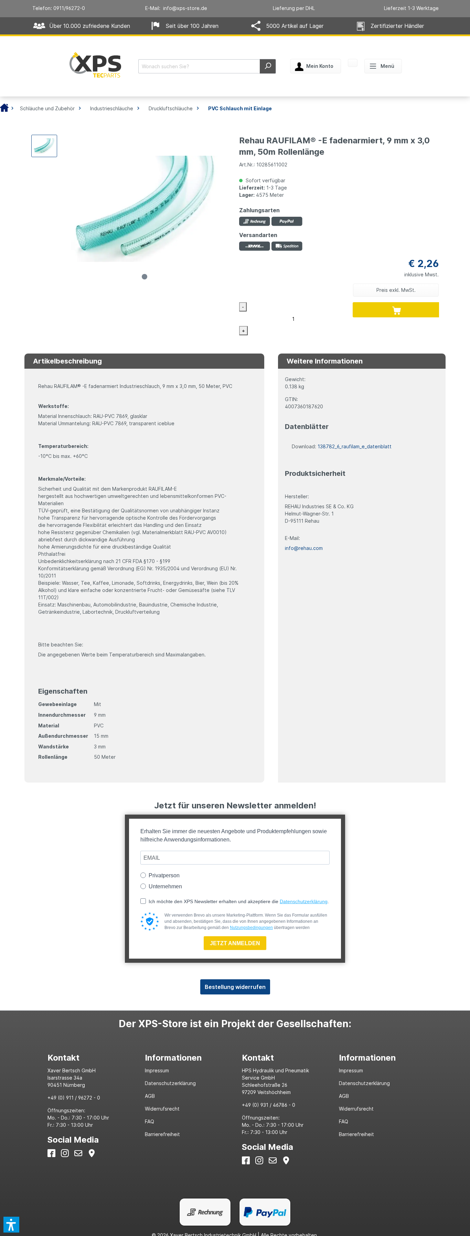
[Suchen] (268, 66)
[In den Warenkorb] (397, 309)
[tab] (89, 1057)
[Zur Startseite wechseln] (95, 65)
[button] (11, 1225)
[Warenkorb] (352, 64)
